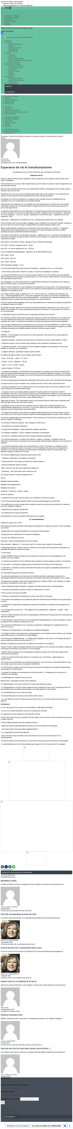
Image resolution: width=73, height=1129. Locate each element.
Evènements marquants (16, 80)
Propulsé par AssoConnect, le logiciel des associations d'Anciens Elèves (29, 1121)
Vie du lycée (12, 57)
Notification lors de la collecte (18, 1126)
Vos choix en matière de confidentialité (46, 1126)
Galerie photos (13, 82)
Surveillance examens (12, 17)
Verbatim (8, 25)
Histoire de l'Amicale (15, 44)
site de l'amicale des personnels (15, 1088)
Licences (8, 1108)
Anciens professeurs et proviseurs (19, 60)
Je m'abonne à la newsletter (10, 1099)
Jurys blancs (9, 19)
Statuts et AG (13, 51)
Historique (11, 55)
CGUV (6, 1112)
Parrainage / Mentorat (12, 16)
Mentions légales (10, 1110)
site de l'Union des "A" (12, 1095)
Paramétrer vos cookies (13, 1114)
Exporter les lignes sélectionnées (12, 2)
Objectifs (11, 46)
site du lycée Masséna (12, 1081)
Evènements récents (15, 78)
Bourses (7, 23)
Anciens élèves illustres (16, 58)
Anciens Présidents (14, 48)
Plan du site (8, 1107)
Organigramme (13, 49)
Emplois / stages (10, 21)
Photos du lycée (13, 62)
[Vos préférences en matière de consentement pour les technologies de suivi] (69, 1125)
